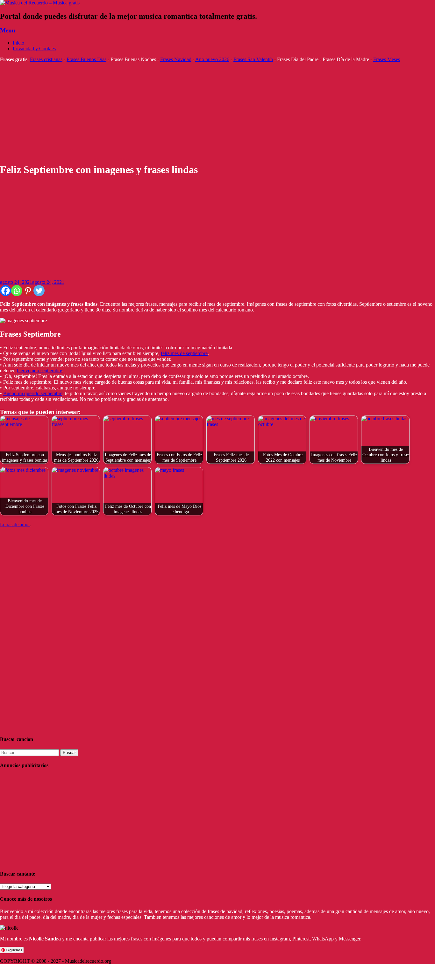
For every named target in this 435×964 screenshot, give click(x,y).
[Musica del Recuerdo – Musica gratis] (40, 2)
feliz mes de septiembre (184, 353)
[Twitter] (39, 290)
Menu (7, 30)
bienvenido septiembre (39, 370)
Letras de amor (15, 524)
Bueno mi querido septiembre (32, 393)
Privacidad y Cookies (34, 48)
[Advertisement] (191, 112)
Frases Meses (386, 59)
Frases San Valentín (253, 59)
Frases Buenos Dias (86, 59)
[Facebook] (5, 290)
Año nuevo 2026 (212, 59)
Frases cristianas (46, 59)
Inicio (18, 42)
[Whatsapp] (16, 290)
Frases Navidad (175, 59)
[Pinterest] (27, 290)
